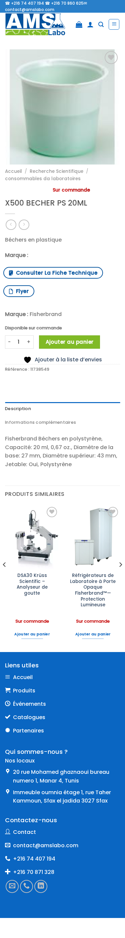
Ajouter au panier (70, 341)
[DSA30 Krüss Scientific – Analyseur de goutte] (32, 537)
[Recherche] (101, 24)
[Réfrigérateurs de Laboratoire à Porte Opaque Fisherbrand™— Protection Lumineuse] (93, 537)
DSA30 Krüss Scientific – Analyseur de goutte (32, 584)
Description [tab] (18, 408)
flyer (21, 291)
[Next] (120, 578)
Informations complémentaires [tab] (40, 422)
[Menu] (114, 24)
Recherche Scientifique (56, 171)
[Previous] (4, 578)
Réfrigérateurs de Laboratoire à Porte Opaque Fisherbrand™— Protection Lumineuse (93, 590)
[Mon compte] (90, 24)
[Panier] (79, 24)
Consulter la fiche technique (55, 272)
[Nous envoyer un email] (12, 886)
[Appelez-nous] (26, 886)
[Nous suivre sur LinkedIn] (40, 886)
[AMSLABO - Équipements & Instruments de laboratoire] (38, 24)
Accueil (13, 171)
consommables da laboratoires (43, 179)
